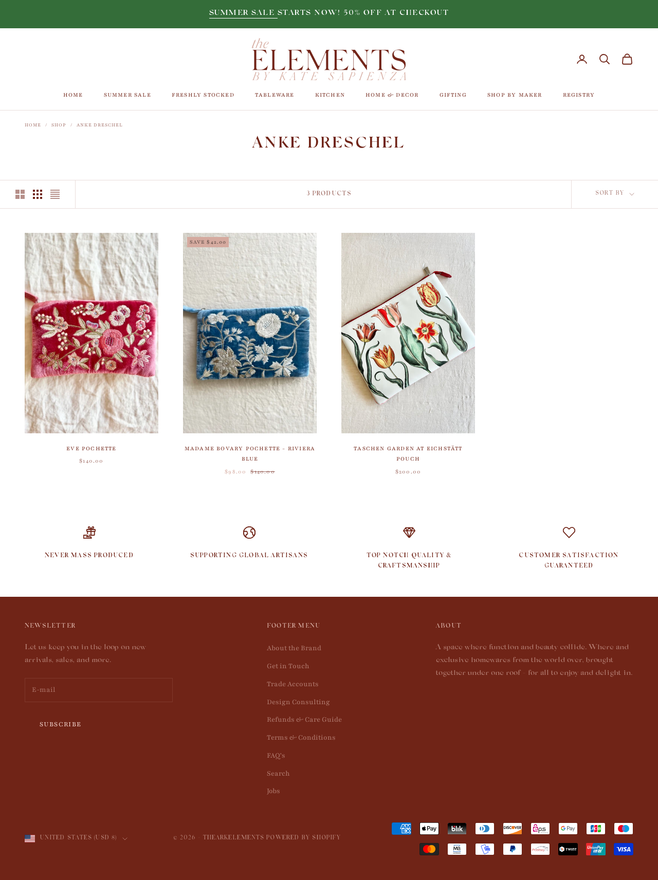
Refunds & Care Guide (304, 719)
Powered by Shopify (303, 838)
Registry (579, 95)
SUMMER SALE (243, 14)
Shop (58, 125)
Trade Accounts (293, 684)
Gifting (453, 95)
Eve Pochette (91, 448)
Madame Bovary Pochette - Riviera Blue (250, 454)
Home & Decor (391, 95)
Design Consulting (298, 702)
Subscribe (61, 724)
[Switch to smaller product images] (37, 194)
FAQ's (276, 755)
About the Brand (294, 648)
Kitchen (330, 95)
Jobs (273, 791)
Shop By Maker (514, 95)
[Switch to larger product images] (20, 194)
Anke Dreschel (100, 125)
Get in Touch (288, 666)
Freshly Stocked (203, 95)
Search (278, 773)
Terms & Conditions (301, 737)
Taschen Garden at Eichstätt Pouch (408, 454)
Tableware (275, 95)
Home (73, 95)
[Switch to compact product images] (55, 194)
